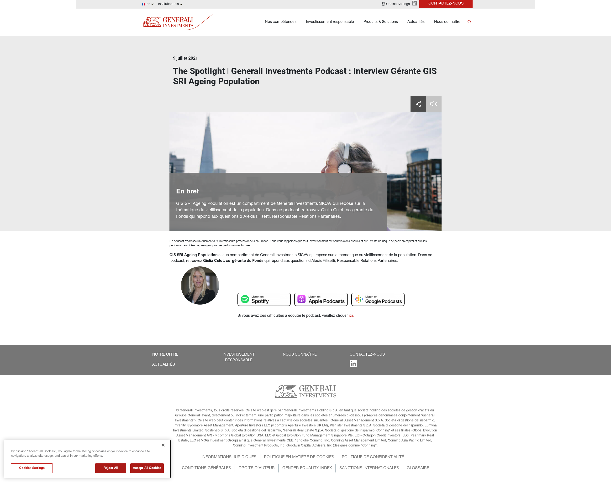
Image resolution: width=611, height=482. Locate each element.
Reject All (111, 468)
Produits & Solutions (380, 22)
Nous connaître (447, 22)
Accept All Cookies (147, 468)
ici (351, 316)
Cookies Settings (32, 468)
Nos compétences (280, 22)
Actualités (416, 22)
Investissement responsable (330, 22)
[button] (395, 4)
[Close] (163, 445)
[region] (87, 459)
